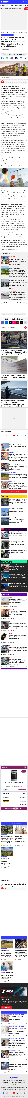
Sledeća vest (20, 302)
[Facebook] (6, 322)
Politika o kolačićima (22, 1087)
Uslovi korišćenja (21, 1089)
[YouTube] (17, 322)
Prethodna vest (8, 302)
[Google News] (25, 322)
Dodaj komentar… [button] (10, 889)
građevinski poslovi (19, 314)
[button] (25, 49)
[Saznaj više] (26, 985)
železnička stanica (7, 314)
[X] (10, 322)
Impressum (14, 1087)
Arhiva (4, 1089)
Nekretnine (9, 32)
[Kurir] (4, 2)
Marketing (3, 1087)
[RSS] (22, 435)
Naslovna (3, 32)
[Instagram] (14, 322)
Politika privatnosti (11, 1089)
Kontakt (9, 1087)
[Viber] (2, 322)
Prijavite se (7, 1007)
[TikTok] (21, 322)
